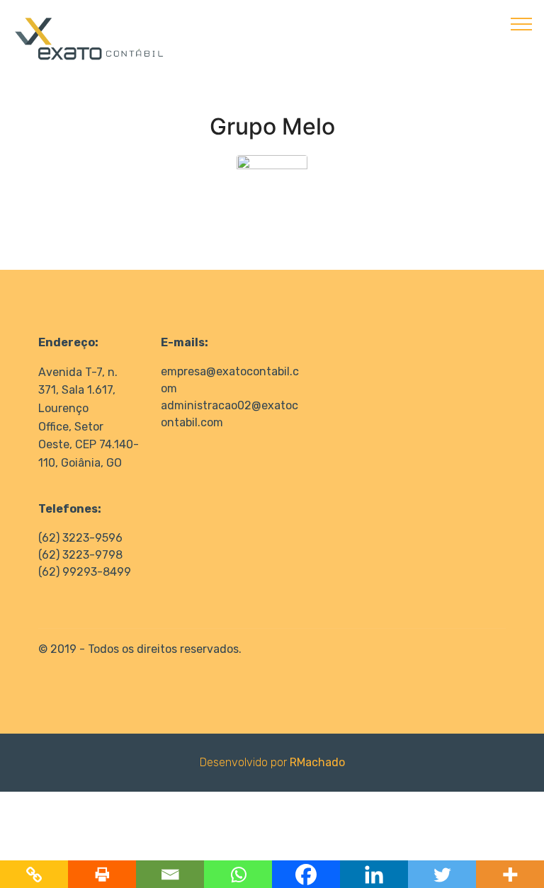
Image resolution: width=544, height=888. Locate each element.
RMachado (317, 762)
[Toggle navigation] (522, 23)
